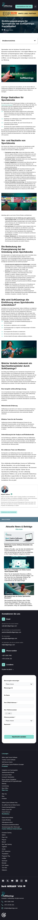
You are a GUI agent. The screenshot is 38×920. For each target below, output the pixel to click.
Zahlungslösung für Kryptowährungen (12, 781)
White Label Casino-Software (9, 757)
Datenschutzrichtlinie (7, 817)
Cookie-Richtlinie (6, 820)
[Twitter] (7, 880)
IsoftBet (4, 858)
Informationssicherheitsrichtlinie (10, 824)
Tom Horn (4, 867)
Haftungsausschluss (7, 822)
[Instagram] (21, 880)
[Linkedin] (17, 880)
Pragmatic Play (6, 856)
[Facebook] (3, 880)
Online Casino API (7, 809)
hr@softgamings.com (8, 644)
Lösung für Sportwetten (8, 777)
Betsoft (4, 842)
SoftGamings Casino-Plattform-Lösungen (13, 764)
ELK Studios (5, 865)
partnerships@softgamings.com (11, 632)
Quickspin (4, 860)
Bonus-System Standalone (9, 779)
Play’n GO (4, 837)
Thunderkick (5, 853)
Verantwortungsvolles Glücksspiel (11, 827)
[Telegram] (26, 880)
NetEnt (4, 835)
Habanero (4, 870)
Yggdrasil (4, 846)
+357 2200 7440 (7, 655)
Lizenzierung (5, 786)
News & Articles (6, 519)
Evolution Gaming (6, 832)
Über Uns (4, 794)
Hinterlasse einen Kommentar (8, 512)
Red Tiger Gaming (7, 844)
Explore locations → (8, 669)
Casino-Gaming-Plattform (8, 807)
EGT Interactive (6, 851)
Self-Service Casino (7, 762)
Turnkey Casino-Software (8, 759)
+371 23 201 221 (7, 658)
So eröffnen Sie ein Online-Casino (11, 805)
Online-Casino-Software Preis (10, 802)
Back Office (5, 788)
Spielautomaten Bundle (8, 772)
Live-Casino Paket (7, 774)
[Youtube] (12, 880)
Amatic (4, 849)
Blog (3, 796)
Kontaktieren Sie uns (24, 6)
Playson (4, 839)
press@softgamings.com (9, 638)
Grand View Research (6, 105)
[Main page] (8, 5)
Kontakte (4, 798)
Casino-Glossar (6, 812)
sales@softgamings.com (9, 626)
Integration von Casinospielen (10, 770)
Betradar (4, 863)
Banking (4, 783)
